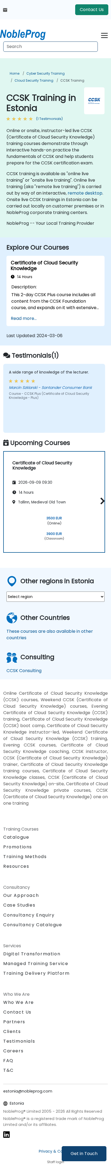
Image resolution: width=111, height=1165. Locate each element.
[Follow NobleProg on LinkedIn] (6, 1134)
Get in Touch (84, 1153)
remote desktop (85, 193)
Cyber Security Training (45, 73)
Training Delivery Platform (36, 973)
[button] (101, 501)
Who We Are (18, 1002)
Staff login (55, 1162)
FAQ (8, 1060)
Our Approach (21, 895)
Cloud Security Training (34, 80)
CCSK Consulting (23, 671)
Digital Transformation (31, 954)
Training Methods (25, 856)
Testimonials (19, 1041)
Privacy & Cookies (55, 1151)
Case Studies (19, 905)
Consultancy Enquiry (28, 915)
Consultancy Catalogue (32, 925)
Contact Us (92, 9)
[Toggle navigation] (104, 34)
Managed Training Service (35, 963)
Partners (14, 1022)
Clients (12, 1031)
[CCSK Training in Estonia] (28, 33)
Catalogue (16, 837)
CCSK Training (72, 80)
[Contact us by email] (5, 9)
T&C (8, 1070)
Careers (13, 1051)
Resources (16, 866)
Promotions (17, 847)
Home (14, 73)
